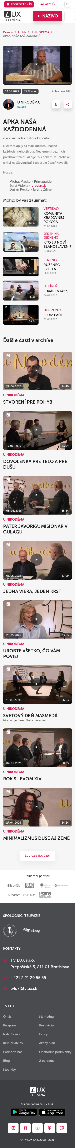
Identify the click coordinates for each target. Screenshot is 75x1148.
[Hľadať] (67, 4)
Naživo (50, 16)
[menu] (69, 16)
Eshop (43, 1034)
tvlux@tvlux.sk (23, 988)
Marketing (46, 1017)
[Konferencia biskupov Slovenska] (10, 931)
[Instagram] (13, 1128)
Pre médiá (46, 1025)
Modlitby (9, 1070)
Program (9, 1025)
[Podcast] (49, 1128)
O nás (7, 1017)
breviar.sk (38, 185)
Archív (50, 4)
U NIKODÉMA (40, 32)
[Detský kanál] (61, 1128)
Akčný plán (47, 1043)
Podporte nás (21, 4)
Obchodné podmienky (55, 1052)
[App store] (52, 1112)
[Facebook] (25, 1128)
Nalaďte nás (11, 1034)
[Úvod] (12, 16)
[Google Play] (24, 1112)
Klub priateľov (13, 1043)
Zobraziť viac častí (37, 855)
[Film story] (31, 931)
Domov (8, 32)
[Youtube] (37, 1128)
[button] (56, 104)
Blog (6, 1061)
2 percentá (47, 1061)
